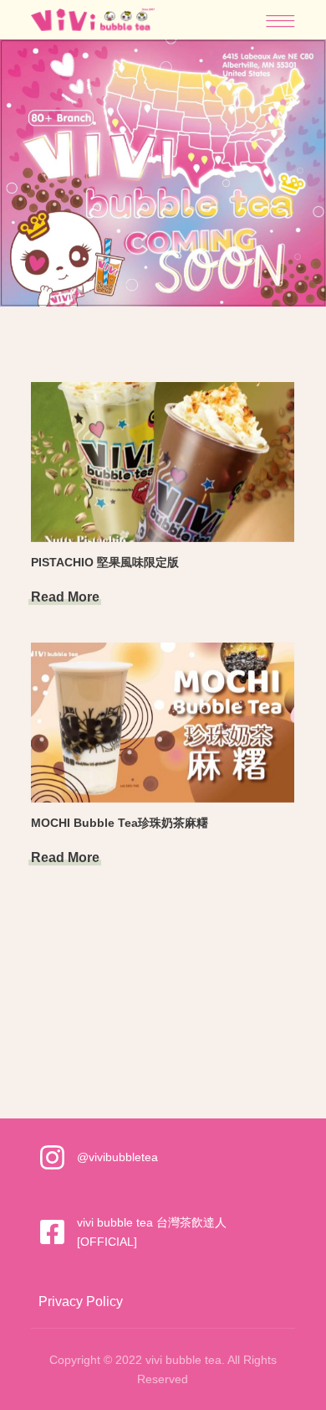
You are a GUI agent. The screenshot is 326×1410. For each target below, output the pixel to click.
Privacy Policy (80, 1301)
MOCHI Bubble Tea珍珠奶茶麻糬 (119, 822)
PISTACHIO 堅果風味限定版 (105, 562)
